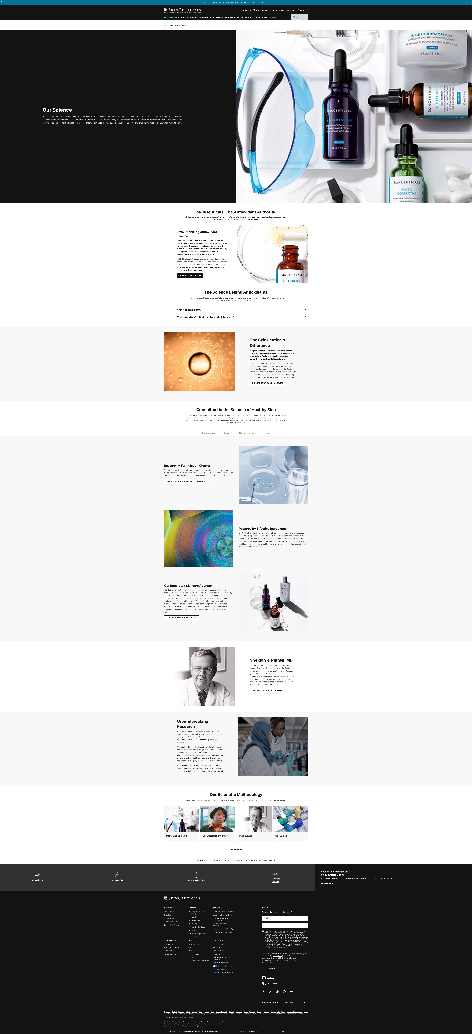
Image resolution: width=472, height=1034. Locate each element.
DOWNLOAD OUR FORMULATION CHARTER (185, 481)
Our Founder (245, 836)
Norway (191, 1013)
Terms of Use (217, 947)
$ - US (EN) (247, 10)
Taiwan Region (257, 1013)
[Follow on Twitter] (270, 991)
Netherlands (183, 1013)
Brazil (200, 1012)
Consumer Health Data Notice (199, 961)
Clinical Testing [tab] (247, 433)
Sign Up (272, 968)
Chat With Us (117, 880)
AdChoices (185, 1026)
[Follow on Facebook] (263, 991)
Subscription (37, 880)
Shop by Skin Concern (171, 922)
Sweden (239, 1013)
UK (270, 1013)
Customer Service (278, 10)
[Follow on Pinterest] (277, 991)
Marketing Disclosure (279, 958)
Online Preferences (219, 951)
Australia (174, 1012)
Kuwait (306, 1012)
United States (292, 1013)
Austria (181, 1012)
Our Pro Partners (194, 920)
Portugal (203, 1013)
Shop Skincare (169, 912)
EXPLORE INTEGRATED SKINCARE (181, 618)
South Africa (225, 1013)
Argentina (167, 1012)
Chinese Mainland (221, 1012)
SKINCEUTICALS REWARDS (249, 1031)
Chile (212, 1012)
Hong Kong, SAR (275, 1012)
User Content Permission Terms (216, 1022)
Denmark (239, 1012)
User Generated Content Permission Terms (221, 958)
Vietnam (300, 1013)
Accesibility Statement (221, 962)
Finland (246, 1012)
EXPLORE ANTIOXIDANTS (189, 276)
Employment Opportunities (198, 934)
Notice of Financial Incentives (275, 947)
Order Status (168, 944)
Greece (266, 1012)
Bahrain (188, 1012)
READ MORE (326, 883)
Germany (259, 1012)
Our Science (193, 924)
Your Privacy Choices (224, 966)
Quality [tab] (227, 433)
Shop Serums (168, 915)
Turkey (265, 1013)
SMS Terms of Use (199, 1022)
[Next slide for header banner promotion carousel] (466, 2)
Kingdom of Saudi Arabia (294, 1012)
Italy (283, 1012)
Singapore (217, 1013)
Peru (197, 1013)
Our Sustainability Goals (197, 927)
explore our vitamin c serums (267, 383)
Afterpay (191, 957)
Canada (207, 1012)
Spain (233, 1013)
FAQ (190, 947)
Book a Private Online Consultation (220, 919)
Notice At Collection (220, 969)
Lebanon (168, 1013)
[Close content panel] (469, 2)
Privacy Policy (218, 944)
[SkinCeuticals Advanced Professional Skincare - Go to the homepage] (182, 10)
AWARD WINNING (270, 861)
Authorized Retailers (195, 954)
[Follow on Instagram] (284, 991)
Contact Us (192, 951)
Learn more (236, 849)
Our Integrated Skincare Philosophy (197, 913)
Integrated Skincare (176, 836)
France (252, 1012)
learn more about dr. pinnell (267, 690)
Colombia (231, 1012)
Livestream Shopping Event (222, 915)
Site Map (166, 1022)
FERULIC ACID (255, 861)
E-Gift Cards (168, 951)
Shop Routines (169, 918)
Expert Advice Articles (171, 925)
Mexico (175, 1013)
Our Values (281, 836)
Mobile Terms (277, 940)
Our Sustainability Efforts (215, 836)
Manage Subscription (171, 947)
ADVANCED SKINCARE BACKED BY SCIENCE (230, 861)
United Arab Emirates (279, 1013)
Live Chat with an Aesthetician (223, 912)
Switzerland (247, 1013)
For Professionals (194, 937)
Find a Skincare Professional (222, 932)
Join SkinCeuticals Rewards (173, 954)
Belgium (194, 1012)
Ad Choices (217, 954)
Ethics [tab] (266, 433)
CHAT (283, 1031)
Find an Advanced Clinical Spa (223, 929)
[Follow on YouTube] (291, 991)
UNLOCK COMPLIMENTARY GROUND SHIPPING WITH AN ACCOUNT (194, 1031)
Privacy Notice (287, 960)
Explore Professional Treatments (220, 925)
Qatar (209, 1013)
